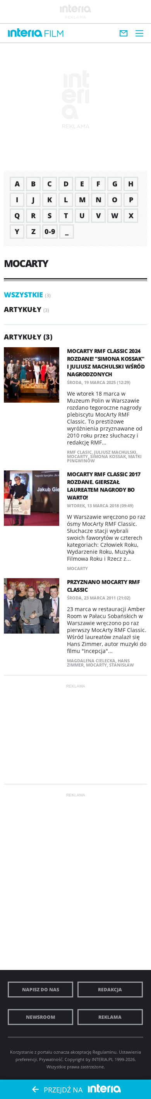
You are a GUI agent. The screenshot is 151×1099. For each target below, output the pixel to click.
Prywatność (50, 1059)
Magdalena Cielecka (91, 660)
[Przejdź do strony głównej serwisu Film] (54, 34)
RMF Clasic (79, 452)
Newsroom (40, 1017)
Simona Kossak (108, 456)
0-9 (50, 231)
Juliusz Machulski (115, 452)
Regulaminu (105, 1052)
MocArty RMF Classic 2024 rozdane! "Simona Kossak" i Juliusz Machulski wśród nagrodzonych (106, 362)
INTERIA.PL (102, 1059)
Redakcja (110, 989)
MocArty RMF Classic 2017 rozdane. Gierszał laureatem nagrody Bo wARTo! (104, 485)
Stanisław (121, 665)
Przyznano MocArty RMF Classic (103, 585)
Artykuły (22, 309)
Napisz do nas (40, 989)
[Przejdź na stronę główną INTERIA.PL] (25, 33)
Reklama (110, 1017)
